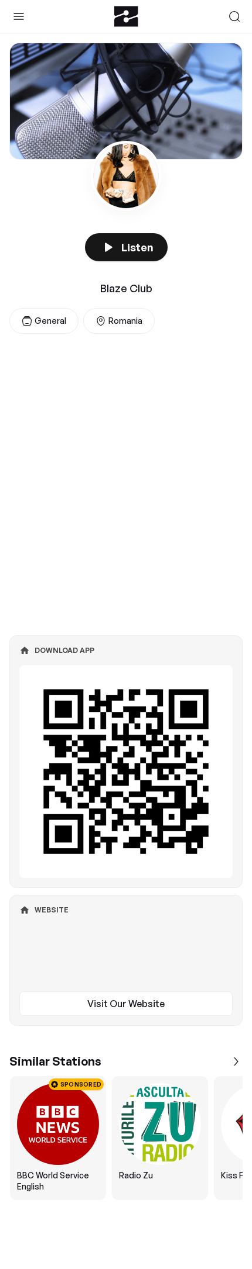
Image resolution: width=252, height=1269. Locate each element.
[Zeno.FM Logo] (126, 16)
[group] (126, 1138)
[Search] (234, 16)
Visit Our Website (126, 1003)
